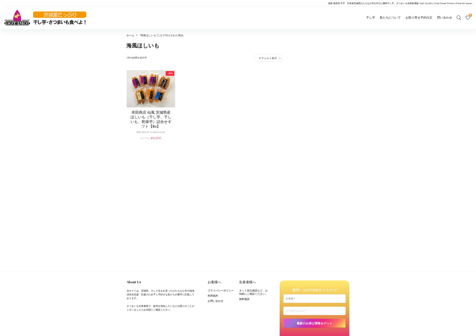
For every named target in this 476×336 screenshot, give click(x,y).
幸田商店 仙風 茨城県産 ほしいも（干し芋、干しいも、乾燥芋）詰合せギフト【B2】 (151, 119)
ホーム (130, 35)
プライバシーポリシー (221, 290)
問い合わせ (444, 17)
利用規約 (213, 295)
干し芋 (370, 17)
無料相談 (244, 299)
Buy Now (150, 142)
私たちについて (390, 17)
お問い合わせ (215, 301)
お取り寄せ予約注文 (419, 17)
